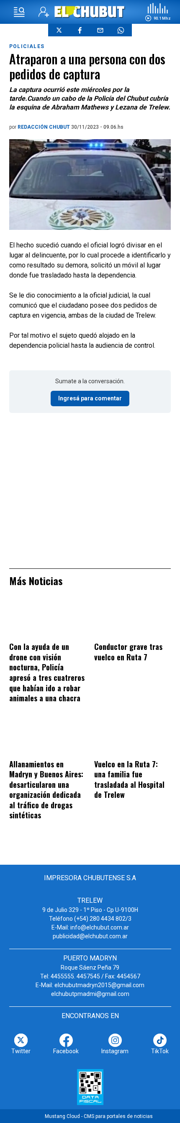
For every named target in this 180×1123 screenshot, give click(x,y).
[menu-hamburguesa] (19, 12)
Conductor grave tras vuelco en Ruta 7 (128, 651)
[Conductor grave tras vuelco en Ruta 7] (132, 620)
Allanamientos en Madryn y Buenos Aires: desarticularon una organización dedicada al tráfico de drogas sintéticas (46, 790)
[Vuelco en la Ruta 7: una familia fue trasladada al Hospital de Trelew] (132, 737)
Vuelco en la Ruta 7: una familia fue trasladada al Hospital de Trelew (129, 779)
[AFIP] (90, 1087)
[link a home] (90, 11)
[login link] (44, 12)
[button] (157, 12)
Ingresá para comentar (90, 398)
